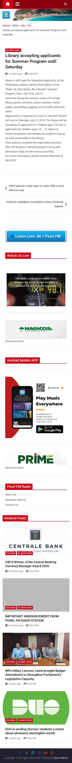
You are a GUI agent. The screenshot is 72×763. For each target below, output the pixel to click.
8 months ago (15, 625)
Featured (10, 553)
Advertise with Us (15, 499)
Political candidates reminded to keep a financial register (35, 204)
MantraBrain (61, 758)
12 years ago (15, 73)
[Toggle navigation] (17, 4)
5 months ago (15, 571)
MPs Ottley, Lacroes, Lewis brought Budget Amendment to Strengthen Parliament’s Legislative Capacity (35, 675)
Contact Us (11, 504)
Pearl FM (33, 73)
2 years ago (14, 683)
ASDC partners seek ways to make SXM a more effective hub (36, 188)
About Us (10, 494)
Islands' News (13, 50)
